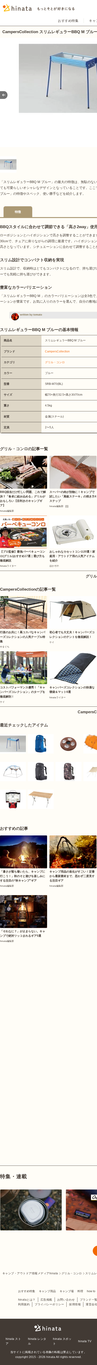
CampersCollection (57, 351)
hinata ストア (13, 1341)
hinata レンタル (37, 1341)
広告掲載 (46, 1299)
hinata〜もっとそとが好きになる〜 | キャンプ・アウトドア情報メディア (48, 1327)
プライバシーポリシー (49, 1304)
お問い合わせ (66, 1299)
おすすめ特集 (68, 20)
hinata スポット (62, 1341)
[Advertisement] (48, 994)
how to (91, 1291)
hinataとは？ (27, 1299)
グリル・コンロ (55, 362)
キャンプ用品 (47, 1291)
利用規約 (24, 1304)
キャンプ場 (67, 1291)
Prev (4, 95)
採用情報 (75, 1304)
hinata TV (84, 1341)
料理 (80, 1291)
